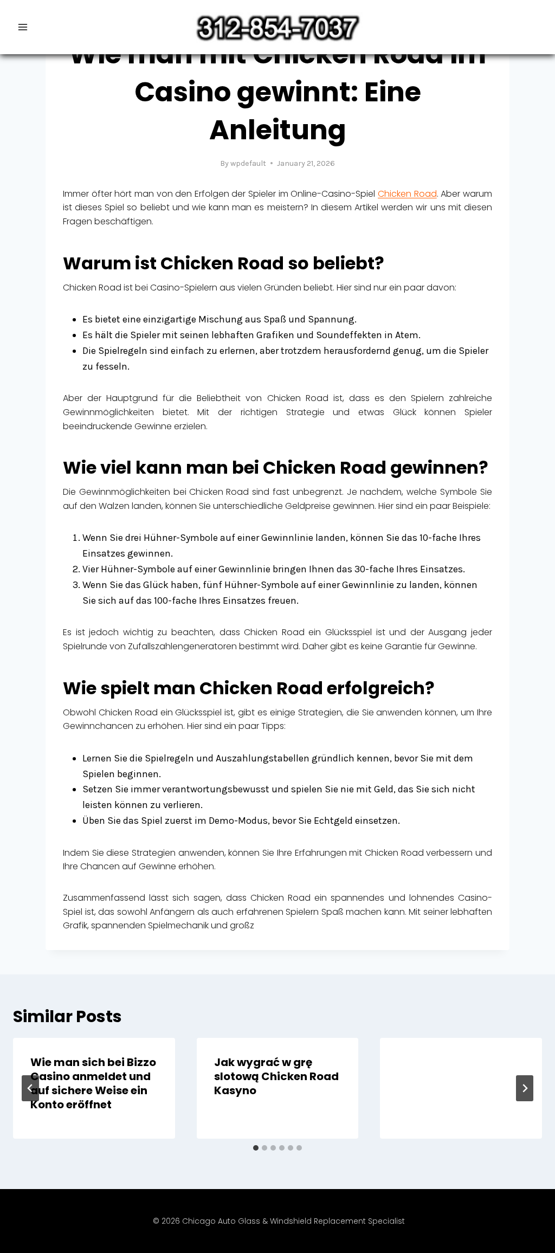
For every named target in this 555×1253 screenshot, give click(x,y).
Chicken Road (407, 194)
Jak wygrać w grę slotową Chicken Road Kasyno (276, 1076)
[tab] (256, 1148)
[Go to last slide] (30, 1088)
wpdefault (248, 163)
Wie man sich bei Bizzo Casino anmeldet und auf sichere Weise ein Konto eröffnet (93, 1083)
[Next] (524, 1088)
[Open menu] (23, 26)
